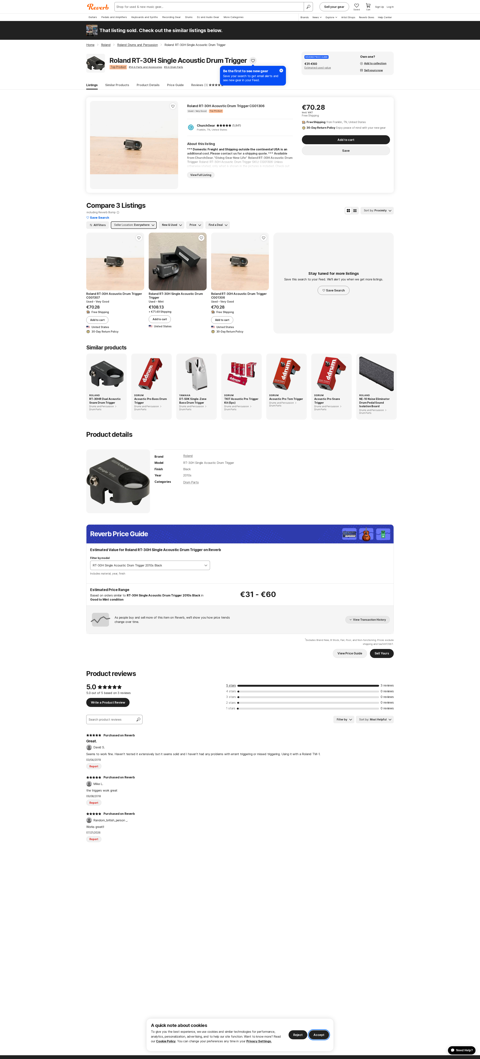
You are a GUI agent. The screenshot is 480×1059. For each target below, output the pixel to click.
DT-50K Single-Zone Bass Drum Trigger (192, 400)
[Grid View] (348, 211)
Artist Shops (348, 17)
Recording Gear (171, 17)
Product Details (148, 85)
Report (93, 766)
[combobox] (146, 565)
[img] (223, 125)
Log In (390, 6)
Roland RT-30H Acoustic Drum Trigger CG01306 (226, 106)
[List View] (355, 211)
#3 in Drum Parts (173, 66)
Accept (319, 1035)
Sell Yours (382, 653)
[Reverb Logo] (98, 7)
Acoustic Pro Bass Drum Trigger (150, 400)
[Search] (308, 6)
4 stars (231, 691)
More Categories (234, 17)
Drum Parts (191, 482)
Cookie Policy (166, 1041)
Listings (92, 85)
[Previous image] (95, 145)
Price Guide (175, 85)
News (316, 17)
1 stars (230, 708)
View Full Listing (200, 174)
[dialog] (240, 1034)
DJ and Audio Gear (208, 17)
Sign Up (379, 6)
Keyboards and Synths (144, 17)
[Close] (281, 70)
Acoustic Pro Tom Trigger (286, 398)
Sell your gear (334, 7)
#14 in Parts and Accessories (145, 66)
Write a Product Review (108, 702)
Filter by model (100, 558)
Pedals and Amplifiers (114, 17)
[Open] (206, 565)
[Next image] (173, 145)
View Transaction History (369, 619)
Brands (305, 17)
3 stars (231, 697)
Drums (189, 17)
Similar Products (117, 85)
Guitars (92, 17)
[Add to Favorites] (253, 60)
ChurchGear (206, 125)
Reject (298, 1035)
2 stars (231, 702)
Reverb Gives (366, 17)
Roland (188, 456)
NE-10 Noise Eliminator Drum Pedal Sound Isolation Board (374, 402)
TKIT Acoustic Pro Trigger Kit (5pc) (241, 400)
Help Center (385, 17)
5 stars (231, 685)
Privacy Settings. (259, 1041)
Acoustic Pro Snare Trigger (327, 400)
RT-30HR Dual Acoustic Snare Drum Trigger (105, 400)
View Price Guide (350, 653)
